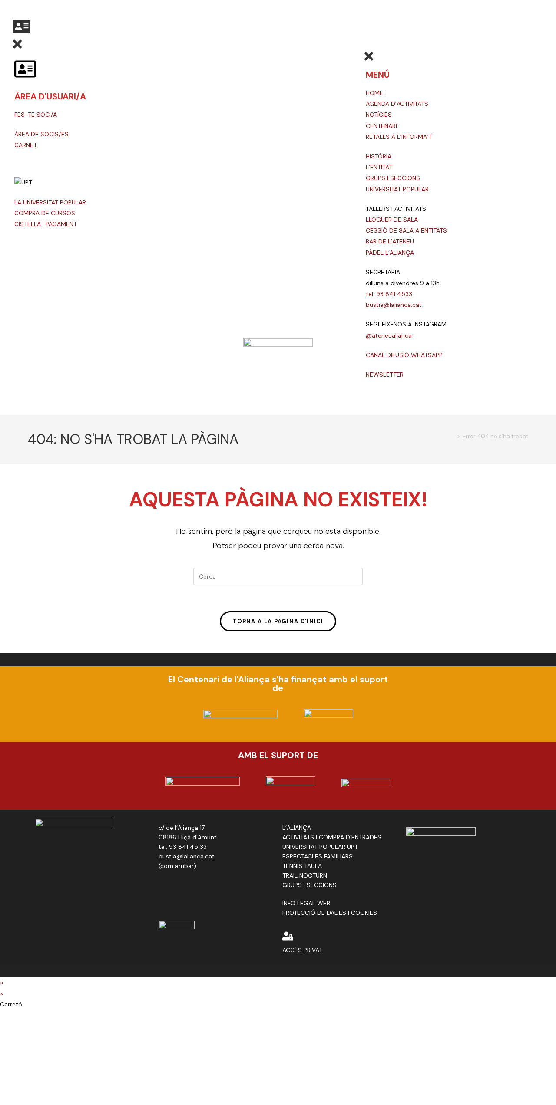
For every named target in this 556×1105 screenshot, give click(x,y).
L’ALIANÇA (296, 828)
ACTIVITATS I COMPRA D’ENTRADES (331, 837)
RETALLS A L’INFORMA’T (399, 137)
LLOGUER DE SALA (392, 220)
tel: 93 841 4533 (389, 294)
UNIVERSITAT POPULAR (397, 189)
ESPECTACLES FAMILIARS (317, 856)
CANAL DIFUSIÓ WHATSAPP (404, 355)
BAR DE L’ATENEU (390, 241)
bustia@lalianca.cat (394, 305)
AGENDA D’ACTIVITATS (397, 104)
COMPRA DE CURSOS (44, 213)
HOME (374, 93)
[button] (21, 32)
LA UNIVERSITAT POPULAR (50, 202)
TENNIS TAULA (302, 866)
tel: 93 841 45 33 (183, 847)
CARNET (25, 145)
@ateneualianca (389, 335)
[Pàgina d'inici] (452, 436)
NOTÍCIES (379, 114)
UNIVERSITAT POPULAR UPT (320, 847)
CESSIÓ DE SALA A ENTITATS (406, 230)
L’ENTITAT (379, 167)
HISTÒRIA (378, 156)
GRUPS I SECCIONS (393, 178)
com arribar (177, 866)
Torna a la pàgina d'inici (278, 621)
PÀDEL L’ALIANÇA (390, 253)
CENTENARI (381, 126)
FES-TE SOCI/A (35, 114)
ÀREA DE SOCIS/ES (41, 134)
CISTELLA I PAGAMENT (45, 224)
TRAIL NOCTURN (304, 875)
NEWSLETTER (385, 374)
